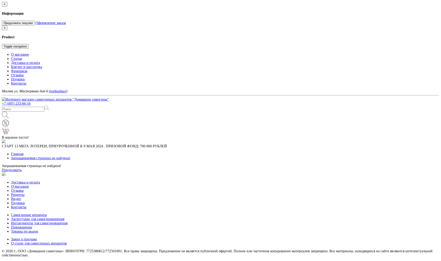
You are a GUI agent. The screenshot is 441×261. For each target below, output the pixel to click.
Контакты (18, 207)
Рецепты (18, 195)
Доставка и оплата (25, 182)
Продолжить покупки (18, 23)
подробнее (58, 91)
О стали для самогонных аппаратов (39, 243)
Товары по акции (24, 231)
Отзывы (17, 190)
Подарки (18, 203)
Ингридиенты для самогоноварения (39, 223)
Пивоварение (21, 227)
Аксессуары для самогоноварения (37, 219)
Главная (17, 154)
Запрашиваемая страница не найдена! (40, 158)
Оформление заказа (50, 23)
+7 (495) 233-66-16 (16, 103)
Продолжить (12, 170)
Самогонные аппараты (29, 215)
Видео (16, 199)
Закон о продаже (24, 239)
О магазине (20, 186)
